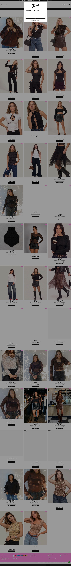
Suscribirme (35, 18)
